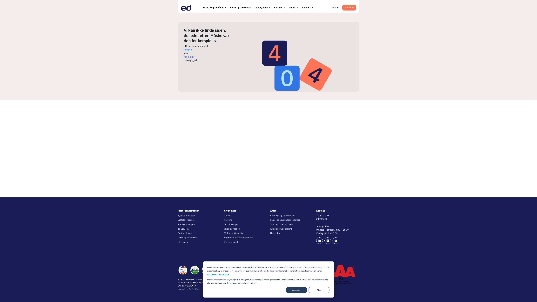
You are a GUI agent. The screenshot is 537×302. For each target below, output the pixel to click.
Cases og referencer (240, 7)
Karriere (278, 7)
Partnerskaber (185, 233)
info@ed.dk (321, 219)
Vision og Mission (232, 228)
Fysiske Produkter (186, 215)
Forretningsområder (213, 7)
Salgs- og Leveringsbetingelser (285, 220)
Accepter (296, 290)
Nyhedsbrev (275, 233)
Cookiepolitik (223, 274)
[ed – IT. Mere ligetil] (186, 7)
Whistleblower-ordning (281, 228)
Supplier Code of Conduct (282, 224)
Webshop (349, 7)
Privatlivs (211, 274)
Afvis (319, 290)
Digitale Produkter (186, 220)
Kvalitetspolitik (231, 242)
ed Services (183, 228)
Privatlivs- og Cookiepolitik (283, 215)
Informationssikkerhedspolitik (238, 237)
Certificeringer (231, 224)
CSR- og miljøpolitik (233, 233)
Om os (292, 7)
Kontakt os (307, 7)
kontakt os (189, 56)
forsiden (188, 49)
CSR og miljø (261, 7)
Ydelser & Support (186, 224)
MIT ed (335, 7)
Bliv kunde (183, 242)
